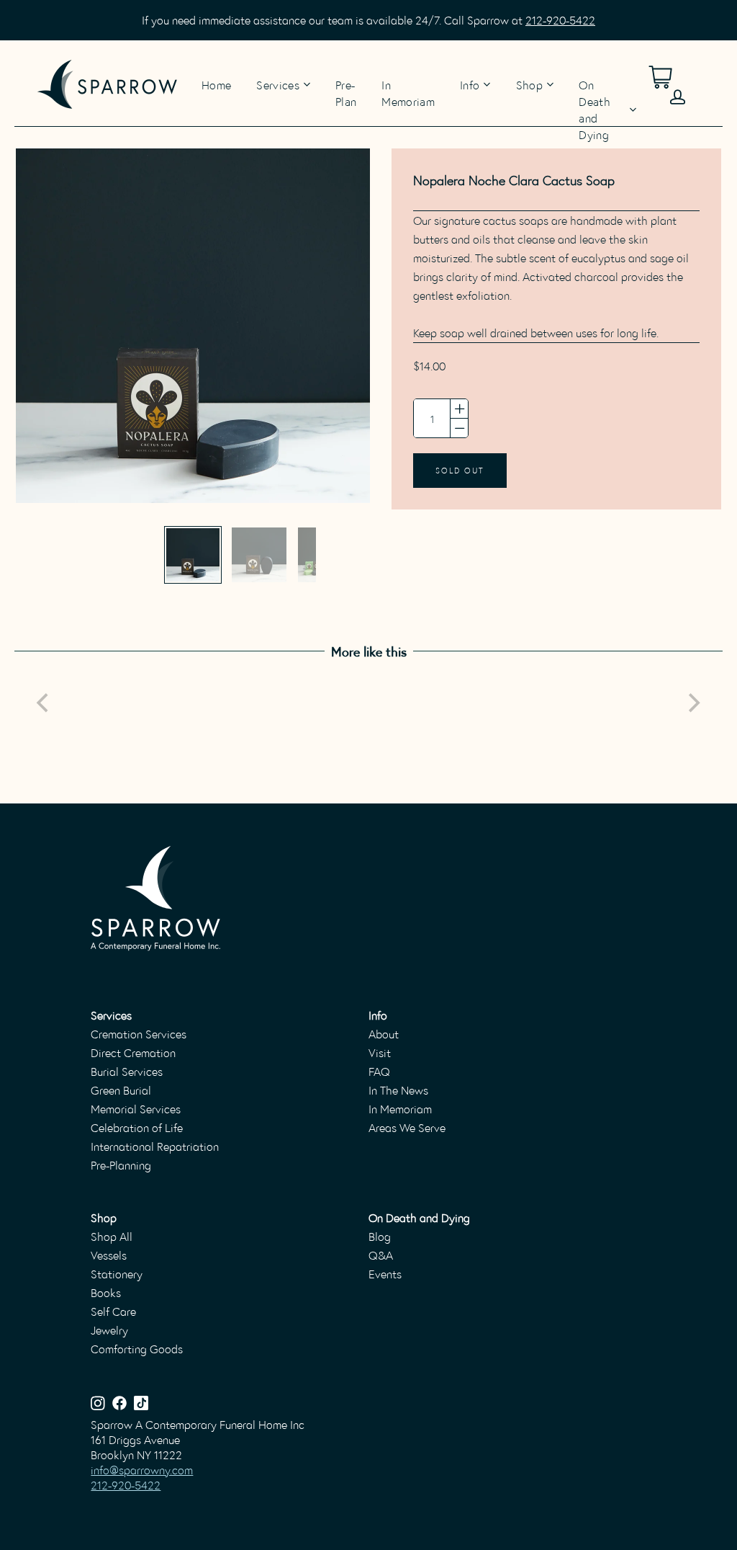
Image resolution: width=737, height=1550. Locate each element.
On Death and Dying (594, 109)
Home (216, 83)
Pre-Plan (345, 83)
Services (277, 84)
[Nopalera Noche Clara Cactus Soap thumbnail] (193, 555)
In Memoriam (408, 83)
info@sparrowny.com (142, 1469)
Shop (529, 84)
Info (469, 84)
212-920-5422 (560, 20)
